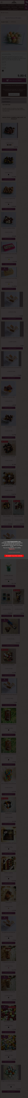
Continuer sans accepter (14, 552)
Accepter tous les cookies (14, 556)
